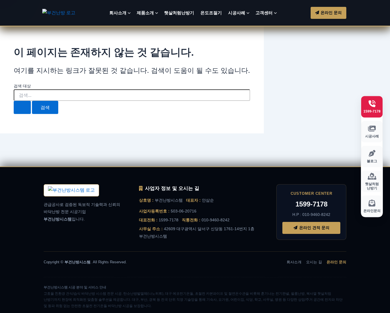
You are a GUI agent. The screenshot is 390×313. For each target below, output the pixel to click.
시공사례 (236, 12)
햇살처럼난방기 (179, 12)
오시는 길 (314, 262)
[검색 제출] (22, 107)
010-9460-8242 (216, 220)
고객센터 (264, 12)
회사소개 (117, 12)
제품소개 (145, 12)
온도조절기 (211, 12)
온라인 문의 (336, 262)
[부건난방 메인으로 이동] (71, 190)
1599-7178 (168, 220)
